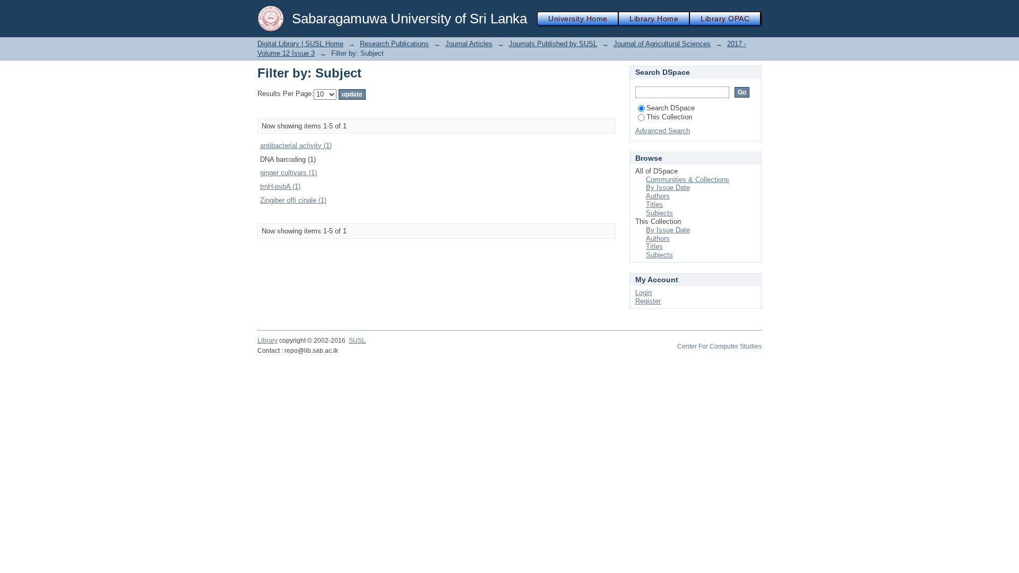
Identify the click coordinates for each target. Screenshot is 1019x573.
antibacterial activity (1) (296, 146)
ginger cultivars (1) (288, 173)
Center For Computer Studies (719, 346)
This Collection (669, 117)
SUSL (357, 340)
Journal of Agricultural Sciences (662, 44)
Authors (658, 196)
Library (267, 340)
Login (643, 293)
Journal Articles (469, 44)
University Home (577, 18)
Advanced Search (662, 131)
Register (648, 301)
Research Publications (394, 44)
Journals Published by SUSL (553, 44)
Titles (654, 205)
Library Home (653, 18)
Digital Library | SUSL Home (300, 44)
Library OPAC (725, 18)
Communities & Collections (687, 180)
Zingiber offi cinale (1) (293, 200)
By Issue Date (668, 188)
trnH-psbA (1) (280, 186)
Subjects (659, 213)
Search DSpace (670, 108)
